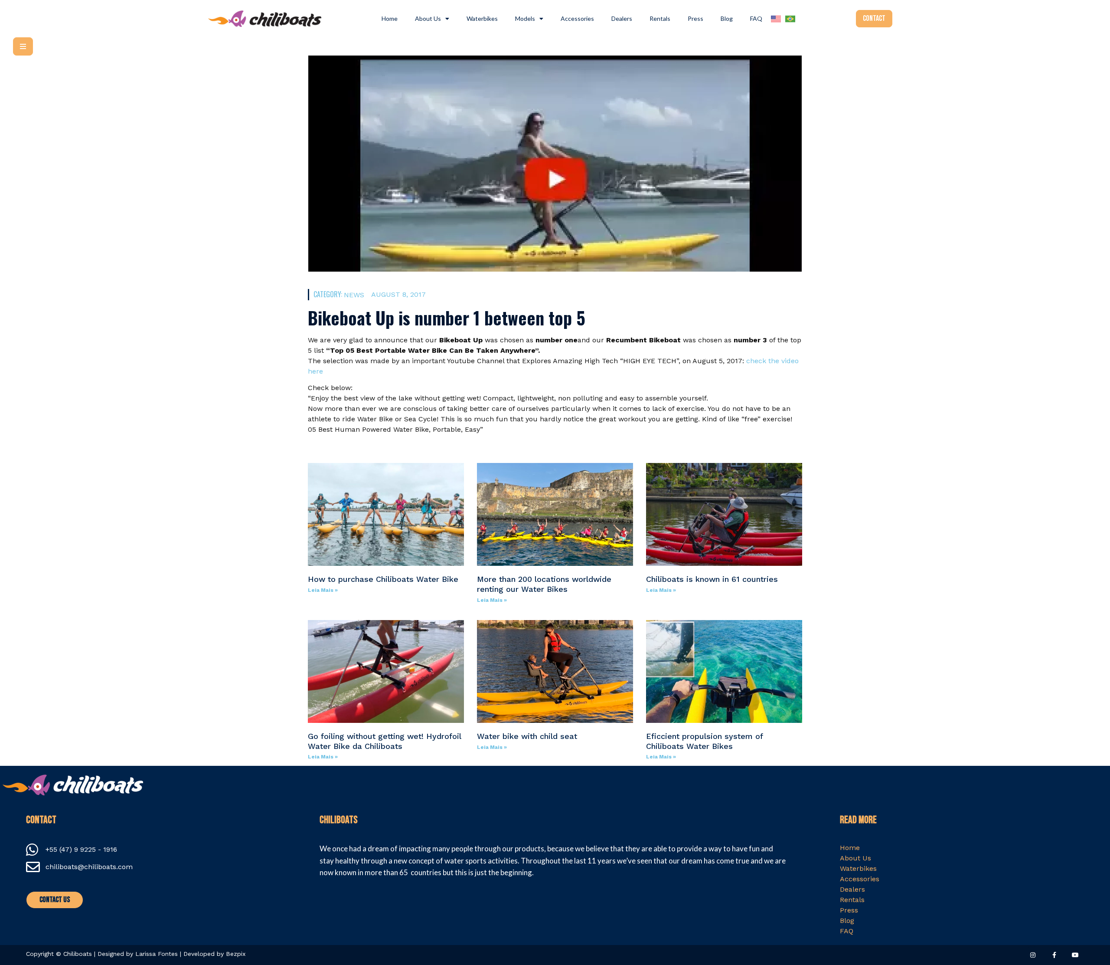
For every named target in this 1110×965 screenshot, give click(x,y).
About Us (428, 18)
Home (390, 18)
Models (525, 18)
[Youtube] (1075, 954)
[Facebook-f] (1054, 954)
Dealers (621, 18)
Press (695, 18)
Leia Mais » (323, 590)
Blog (727, 18)
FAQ (756, 18)
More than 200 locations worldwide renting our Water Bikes (544, 584)
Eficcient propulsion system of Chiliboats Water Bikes (704, 741)
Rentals (660, 18)
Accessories (577, 18)
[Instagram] (1032, 954)
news (354, 295)
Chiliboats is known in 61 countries (712, 579)
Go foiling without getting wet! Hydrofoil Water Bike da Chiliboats (384, 741)
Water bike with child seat (527, 736)
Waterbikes (482, 18)
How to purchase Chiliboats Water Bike (383, 579)
